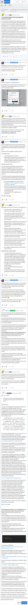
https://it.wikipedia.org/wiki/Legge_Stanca (11, 478)
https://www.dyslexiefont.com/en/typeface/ (11, 441)
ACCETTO (24, 602)
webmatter (7, 310)
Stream (1, 5)
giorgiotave (7, 62)
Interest (5, 5)
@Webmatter (4, 504)
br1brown (7, 14)
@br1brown (4, 395)
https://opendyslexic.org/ (20, 433)
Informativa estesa (9, 599)
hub (6, 393)
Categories (10, 5)
